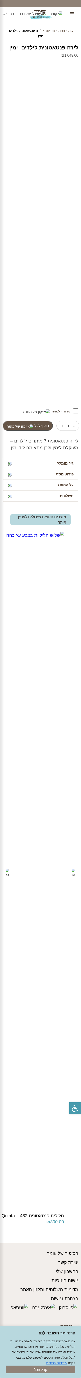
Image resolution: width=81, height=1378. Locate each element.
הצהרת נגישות (64, 1298)
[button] (75, 1108)
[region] (40, 1352)
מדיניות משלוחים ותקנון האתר (49, 1289)
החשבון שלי (67, 1271)
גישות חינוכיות (65, 1280)
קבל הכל (40, 1370)
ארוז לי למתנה (61, 411)
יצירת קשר (68, 1262)
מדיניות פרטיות (56, 1363)
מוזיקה (50, 30)
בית (70, 30)
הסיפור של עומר (62, 1253)
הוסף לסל (41, 425)
